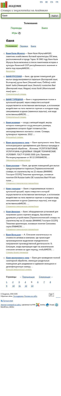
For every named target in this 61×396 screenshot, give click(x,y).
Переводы (16, 28)
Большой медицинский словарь (19, 270)
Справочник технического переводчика (22, 183)
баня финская (13, 211)
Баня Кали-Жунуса (15, 53)
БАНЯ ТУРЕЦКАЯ (14, 99)
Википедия (10, 71)
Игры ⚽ (16, 33)
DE (46, 2)
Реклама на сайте (30, 296)
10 (13, 286)
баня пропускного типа (17, 258)
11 (20, 286)
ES (52, 2)
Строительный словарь (16, 94)
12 (26, 286)
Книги (45, 28)
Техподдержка (18, 296)
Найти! (55, 16)
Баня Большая (13, 234)
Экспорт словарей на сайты (11, 305)
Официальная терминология (18, 160)
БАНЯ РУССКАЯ (14, 76)
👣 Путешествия (7, 301)
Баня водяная (13, 122)
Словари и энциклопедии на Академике (24, 10)
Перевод (24, 46)
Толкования (30, 23)
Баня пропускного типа (17, 142)
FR (57, 2)
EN (41, 2)
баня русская (12, 165)
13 (32, 286)
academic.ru (11, 4)
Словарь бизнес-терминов (17, 253)
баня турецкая (13, 188)
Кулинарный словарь (14, 137)
